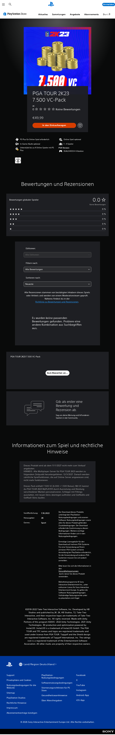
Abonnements (91, 14)
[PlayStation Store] (15, 13)
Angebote (75, 14)
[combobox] (57, 254)
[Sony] (108, 733)
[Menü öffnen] (3, 4)
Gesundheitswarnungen (68, 571)
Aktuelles (43, 14)
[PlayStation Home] (51, 4)
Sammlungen (59, 14)
